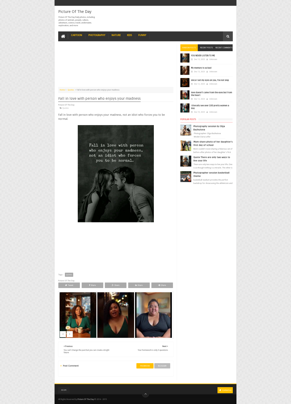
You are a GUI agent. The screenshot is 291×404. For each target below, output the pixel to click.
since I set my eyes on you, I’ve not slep (210, 80)
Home (62, 90)
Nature (116, 35)
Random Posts (189, 48)
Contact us (226, 390)
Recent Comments (224, 48)
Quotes (71, 90)
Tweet (70, 285)
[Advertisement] (115, 65)
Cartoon (76, 35)
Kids (129, 35)
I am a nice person (154, 319)
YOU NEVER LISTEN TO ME (203, 55)
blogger (162, 366)
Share (93, 285)
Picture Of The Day (75, 11)
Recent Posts (206, 48)
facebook (145, 366)
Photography (96, 35)
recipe (64, 390)
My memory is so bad (201, 68)
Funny (142, 35)
